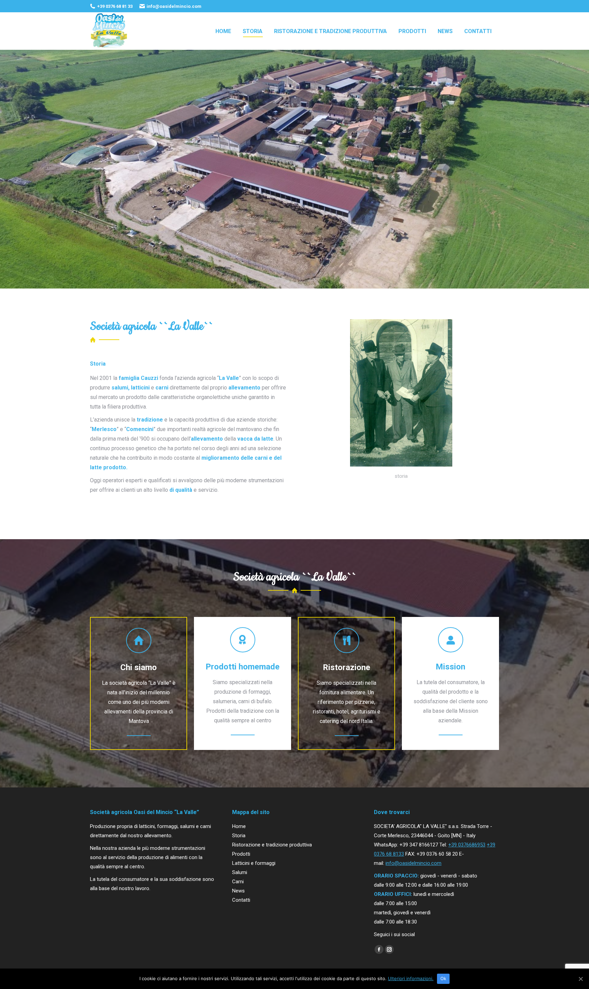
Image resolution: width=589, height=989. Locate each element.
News (238, 891)
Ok (443, 978)
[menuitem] (223, 31)
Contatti (241, 900)
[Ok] (580, 978)
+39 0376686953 (466, 845)
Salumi (239, 872)
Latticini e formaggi (253, 863)
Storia (238, 835)
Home (239, 826)
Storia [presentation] (98, 363)
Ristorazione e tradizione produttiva (272, 845)
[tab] (98, 363)
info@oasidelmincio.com (413, 863)
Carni (238, 882)
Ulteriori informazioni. (411, 978)
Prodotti (241, 854)
